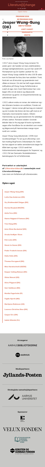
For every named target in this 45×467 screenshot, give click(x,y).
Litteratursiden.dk (14, 168)
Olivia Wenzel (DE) (11, 277)
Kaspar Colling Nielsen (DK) (15, 272)
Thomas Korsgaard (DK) (14, 261)
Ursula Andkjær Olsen (13, 235)
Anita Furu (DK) (10, 213)
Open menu (22, 11)
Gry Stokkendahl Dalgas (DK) (16, 202)
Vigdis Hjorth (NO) (12, 299)
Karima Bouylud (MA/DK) (14, 208)
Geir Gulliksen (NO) (12, 288)
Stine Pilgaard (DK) (12, 283)
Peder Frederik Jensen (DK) (15, 251)
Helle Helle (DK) (11, 256)
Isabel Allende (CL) (12, 320)
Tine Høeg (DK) (10, 224)
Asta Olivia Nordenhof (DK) (15, 229)
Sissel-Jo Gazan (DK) (12, 245)
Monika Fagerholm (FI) (13, 293)
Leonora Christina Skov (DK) (16, 309)
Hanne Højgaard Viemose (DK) (16, 219)
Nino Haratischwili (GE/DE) (15, 267)
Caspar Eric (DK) (11, 315)
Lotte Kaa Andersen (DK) (14, 197)
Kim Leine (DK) (10, 240)
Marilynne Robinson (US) (14, 304)
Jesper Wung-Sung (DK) (14, 192)
